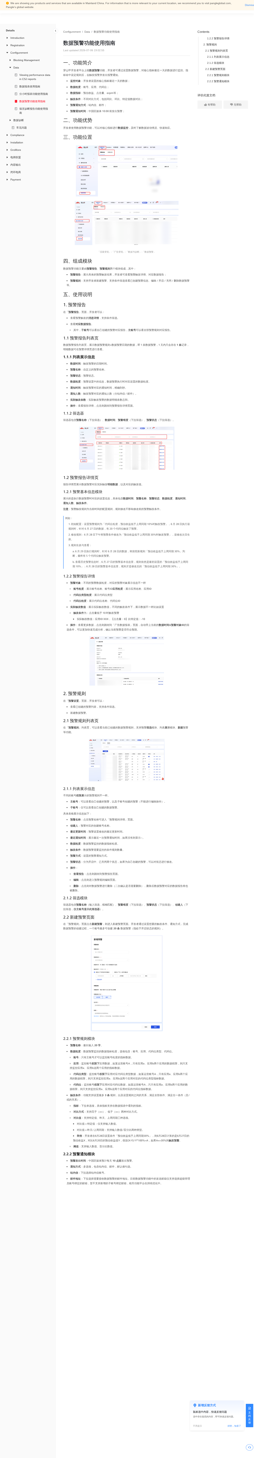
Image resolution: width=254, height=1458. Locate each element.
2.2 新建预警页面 (215, 69)
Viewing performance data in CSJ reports (34, 77)
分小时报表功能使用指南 (33, 93)
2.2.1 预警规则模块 (218, 75)
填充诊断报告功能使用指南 (33, 110)
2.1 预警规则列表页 (216, 50)
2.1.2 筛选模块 (215, 62)
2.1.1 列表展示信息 (218, 56)
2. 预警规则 (210, 44)
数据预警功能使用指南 (32, 101)
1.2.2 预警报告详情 (218, 38)
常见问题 (21, 127)
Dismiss (249, 5)
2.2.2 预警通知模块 (218, 81)
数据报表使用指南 (29, 86)
